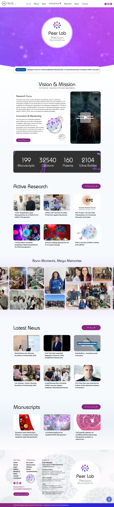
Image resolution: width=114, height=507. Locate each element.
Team (15, 467)
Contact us (17, 478)
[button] (55, 4)
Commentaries (31, 471)
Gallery (15, 469)
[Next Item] (110, 288)
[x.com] (105, 4)
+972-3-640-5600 (50, 493)
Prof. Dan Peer (47, 462)
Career (15, 476)
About (15, 465)
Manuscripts (30, 465)
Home (15, 462)
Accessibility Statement (21, 489)
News (15, 473)
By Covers (29, 462)
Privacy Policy (18, 487)
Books (28, 469)
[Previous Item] (4, 288)
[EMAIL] (108, 4)
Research (16, 471)
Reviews (29, 467)
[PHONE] (111, 4)
